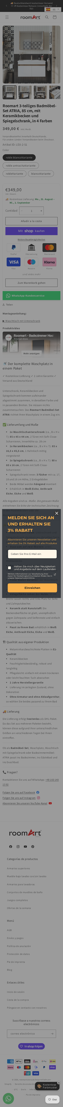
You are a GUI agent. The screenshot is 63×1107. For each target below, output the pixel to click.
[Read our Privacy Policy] (55, 574)
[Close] (56, 513)
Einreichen (32, 588)
